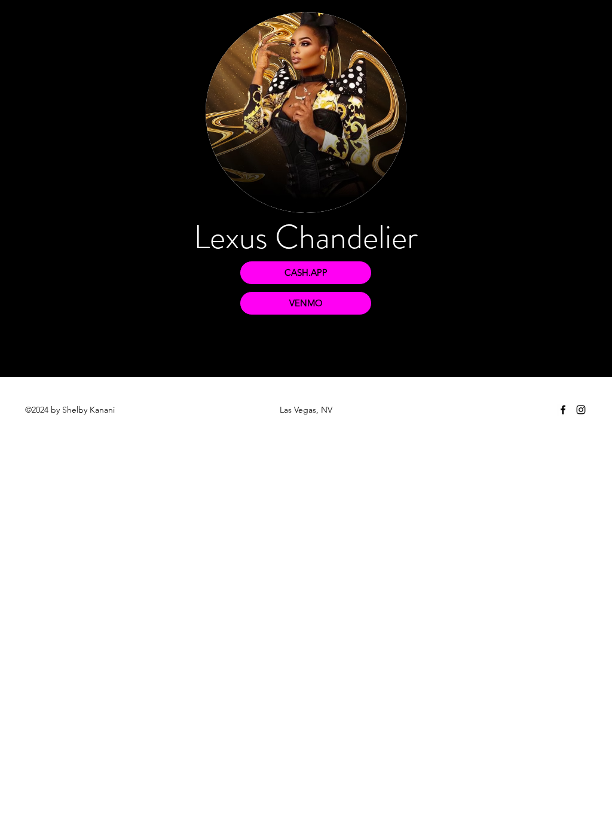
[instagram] (581, 410)
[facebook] (563, 410)
